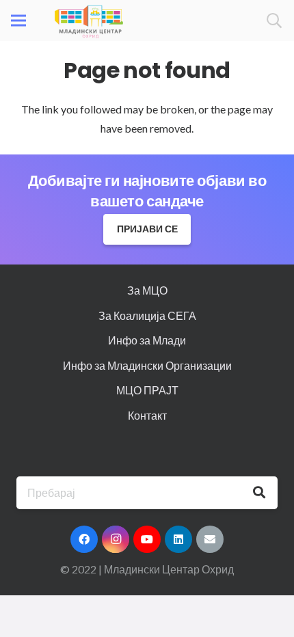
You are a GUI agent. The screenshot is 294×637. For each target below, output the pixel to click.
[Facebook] (84, 539)
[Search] (274, 20)
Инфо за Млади (147, 340)
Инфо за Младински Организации (147, 365)
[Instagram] (115, 539)
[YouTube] (147, 539)
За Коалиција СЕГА (147, 315)
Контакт (147, 415)
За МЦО (147, 290)
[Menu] (18, 20)
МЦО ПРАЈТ (147, 389)
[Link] (89, 20)
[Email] (210, 539)
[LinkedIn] (178, 539)
